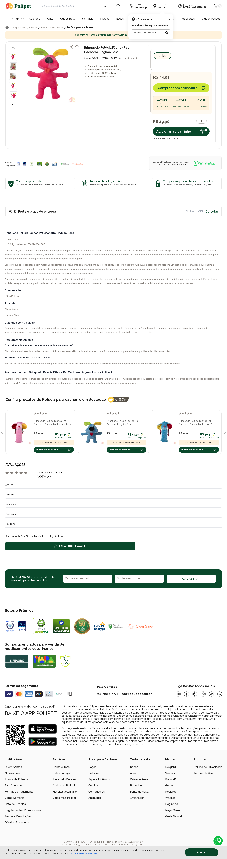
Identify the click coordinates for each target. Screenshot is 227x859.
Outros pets (67, 18)
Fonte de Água (139, 791)
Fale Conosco (13, 785)
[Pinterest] (194, 694)
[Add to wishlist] (77, 47)
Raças (120, 18)
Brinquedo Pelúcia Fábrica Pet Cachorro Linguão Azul (122, 423)
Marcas (104, 18)
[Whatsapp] (203, 694)
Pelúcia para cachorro (80, 27)
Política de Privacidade (208, 767)
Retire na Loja (61, 773)
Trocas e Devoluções (18, 816)
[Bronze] (24, 164)
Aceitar (201, 852)
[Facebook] (186, 694)
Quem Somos (13, 767)
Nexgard (170, 767)
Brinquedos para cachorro (52, 27)
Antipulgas (95, 797)
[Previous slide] (2, 432)
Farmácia (87, 18)
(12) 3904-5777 (107, 694)
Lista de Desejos (15, 804)
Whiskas (170, 797)
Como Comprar (14, 797)
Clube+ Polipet (211, 18)
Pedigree (171, 791)
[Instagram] (178, 694)
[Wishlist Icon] (118, 6)
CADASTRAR (191, 578)
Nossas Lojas (13, 773)
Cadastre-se (199, 7)
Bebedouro (137, 785)
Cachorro (34, 18)
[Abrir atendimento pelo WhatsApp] (218, 841)
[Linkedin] (219, 694)
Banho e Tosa (61, 767)
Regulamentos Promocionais (23, 810)
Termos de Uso (203, 773)
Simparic (170, 773)
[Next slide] (225, 432)
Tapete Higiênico (99, 779)
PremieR (170, 779)
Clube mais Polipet (64, 797)
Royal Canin (172, 810)
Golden (169, 785)
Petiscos (93, 773)
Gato (50, 18)
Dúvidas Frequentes (17, 822)
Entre (186, 7)
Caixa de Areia (139, 779)
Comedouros (96, 791)
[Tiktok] (211, 694)
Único (162, 55)
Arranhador (137, 797)
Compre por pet (19, 27)
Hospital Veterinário (65, 791)
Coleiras (93, 785)
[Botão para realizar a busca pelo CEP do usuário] (166, 32)
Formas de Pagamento (19, 791)
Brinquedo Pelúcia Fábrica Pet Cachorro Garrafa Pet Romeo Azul (197, 423)
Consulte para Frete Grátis (55, 443)
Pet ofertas (187, 18)
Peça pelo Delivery (65, 779)
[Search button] (105, 6)
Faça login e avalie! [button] (72, 546)
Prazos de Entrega (16, 779)
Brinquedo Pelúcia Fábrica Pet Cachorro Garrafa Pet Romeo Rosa (52, 423)
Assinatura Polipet (64, 785)
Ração (92, 767)
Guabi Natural (173, 816)
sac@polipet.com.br (137, 694)
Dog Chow (171, 804)
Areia (133, 773)
